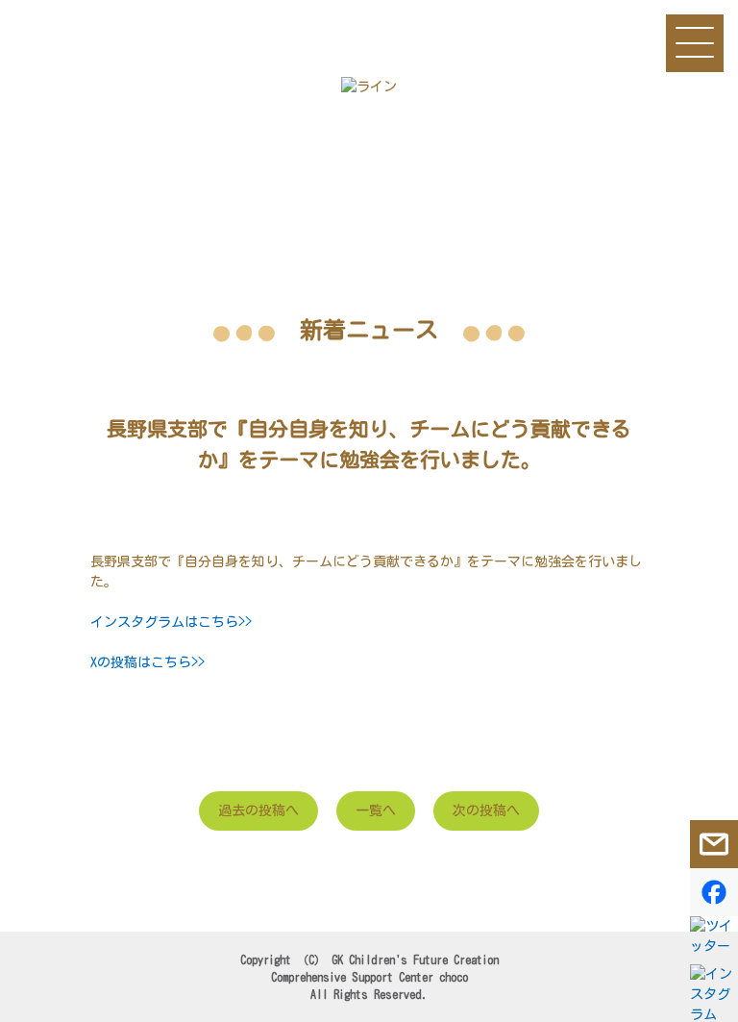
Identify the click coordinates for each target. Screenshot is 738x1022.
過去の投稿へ (258, 810)
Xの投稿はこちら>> (147, 662)
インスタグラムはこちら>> (171, 622)
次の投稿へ (486, 810)
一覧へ (376, 810)
